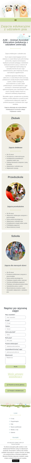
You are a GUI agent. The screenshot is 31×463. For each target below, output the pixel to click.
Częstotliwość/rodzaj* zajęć (13, 349)
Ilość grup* (8, 338)
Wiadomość (9, 355)
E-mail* (7, 320)
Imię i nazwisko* (10, 314)
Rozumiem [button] (15, 460)
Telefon (7, 326)
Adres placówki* (10, 332)
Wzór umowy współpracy (15, 375)
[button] (15, 20)
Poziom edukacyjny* (11, 343)
